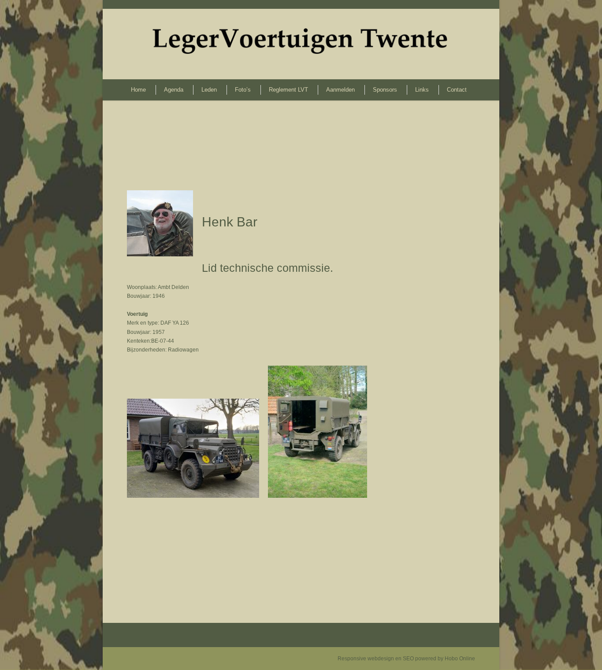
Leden (209, 89)
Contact (457, 89)
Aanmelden (340, 89)
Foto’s (243, 89)
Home (138, 89)
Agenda (173, 89)
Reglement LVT (288, 89)
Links (422, 89)
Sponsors (385, 89)
